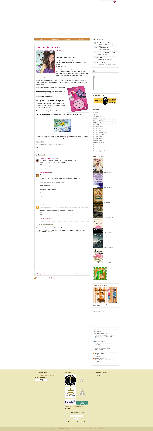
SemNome (52, 375)
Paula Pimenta (58, 50)
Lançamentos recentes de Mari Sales (104, 343)
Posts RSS (103, 58)
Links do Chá (67, 39)
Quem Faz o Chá (54, 39)
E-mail (102, 63)
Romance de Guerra (98, 134)
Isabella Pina (43, 204)
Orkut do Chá (104, 48)
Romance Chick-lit (98, 130)
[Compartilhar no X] (40, 142)
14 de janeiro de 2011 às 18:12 (46, 218)
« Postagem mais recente (42, 274)
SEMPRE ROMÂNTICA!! (101, 333)
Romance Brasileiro (98, 128)
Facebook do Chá (108, 53)
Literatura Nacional (98, 120)
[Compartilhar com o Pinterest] (43, 142)
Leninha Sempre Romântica (47, 158)
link (69, 136)
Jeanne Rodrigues (45, 172)
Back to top (103, 429)
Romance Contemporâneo (100, 132)
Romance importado (98, 142)
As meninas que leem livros (103, 347)
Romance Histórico (98, 140)
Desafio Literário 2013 (101, 358)
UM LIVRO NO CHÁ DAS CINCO (55, 429)
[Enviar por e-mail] (37, 142)
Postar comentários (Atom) (48, 278)
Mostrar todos (114, 363)
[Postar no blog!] (38, 142)
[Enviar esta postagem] (37, 147)
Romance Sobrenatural (99, 147)
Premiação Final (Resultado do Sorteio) (104, 360)
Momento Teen (97, 122)
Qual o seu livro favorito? (48, 47)
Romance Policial (97, 144)
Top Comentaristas (44, 375)
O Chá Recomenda (98, 126)
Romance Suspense (98, 149)
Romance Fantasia (98, 138)
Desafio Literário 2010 (99, 118)
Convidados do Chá (49, 50)
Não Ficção (96, 124)
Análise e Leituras (100, 353)
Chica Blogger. (79, 429)
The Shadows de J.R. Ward (101, 354)
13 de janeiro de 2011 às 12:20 (46, 166)
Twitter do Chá (105, 43)
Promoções (80, 39)
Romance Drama (97, 136)
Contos (95, 114)
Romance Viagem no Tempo (100, 151)
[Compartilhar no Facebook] (42, 142)
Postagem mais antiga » (82, 274)
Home (41, 39)
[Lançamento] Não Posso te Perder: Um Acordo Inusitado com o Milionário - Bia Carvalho (104, 337)
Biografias (96, 112)
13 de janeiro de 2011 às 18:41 (46, 198)
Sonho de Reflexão (100, 341)
